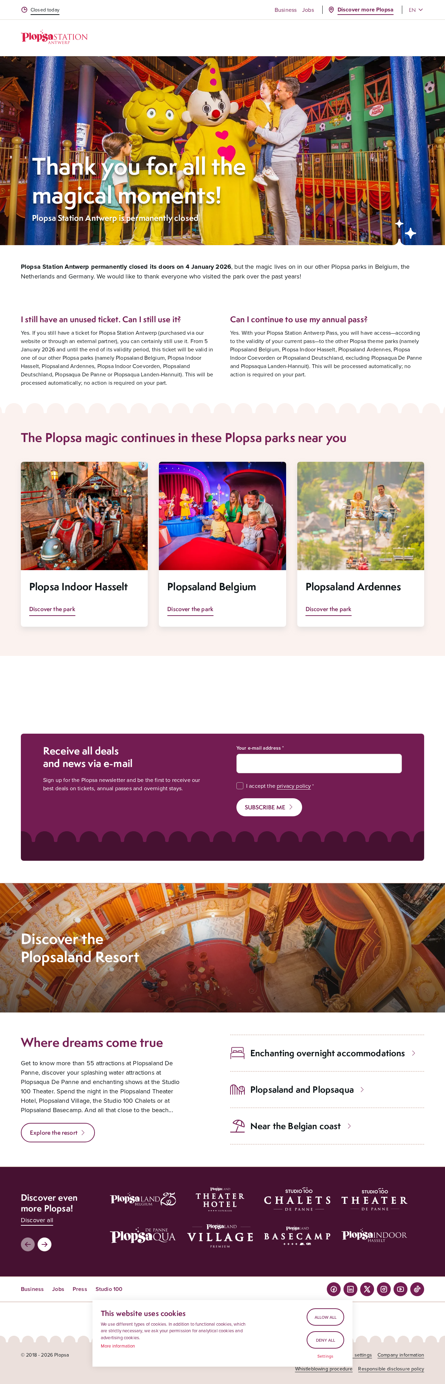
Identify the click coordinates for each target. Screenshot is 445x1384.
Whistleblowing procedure (324, 1368)
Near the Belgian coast (295, 1126)
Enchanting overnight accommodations (327, 1053)
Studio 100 (109, 1289)
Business (286, 10)
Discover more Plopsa (366, 10)
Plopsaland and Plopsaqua (302, 1089)
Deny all (325, 1340)
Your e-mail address (258, 748)
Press (80, 1289)
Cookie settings (355, 1354)
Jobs (308, 10)
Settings (325, 1356)
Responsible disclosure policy (391, 1368)
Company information (401, 1354)
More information (118, 1346)
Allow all (326, 1317)
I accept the (278, 785)
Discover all (37, 1220)
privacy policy (294, 785)
